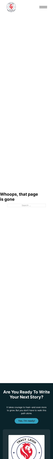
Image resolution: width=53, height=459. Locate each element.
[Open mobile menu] (43, 7)
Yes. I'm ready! (26, 420)
